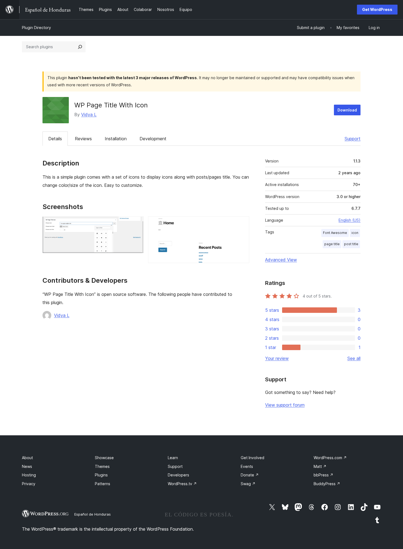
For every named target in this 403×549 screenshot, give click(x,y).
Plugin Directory (36, 27)
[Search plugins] (80, 46)
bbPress (323, 475)
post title (351, 244)
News (27, 466)
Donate (250, 475)
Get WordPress (377, 9)
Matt (320, 466)
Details (55, 138)
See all (354, 358)
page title (332, 244)
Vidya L (89, 114)
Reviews (83, 138)
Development (153, 138)
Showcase (104, 457)
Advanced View (281, 259)
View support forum (285, 405)
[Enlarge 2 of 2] (242, 224)
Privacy (28, 483)
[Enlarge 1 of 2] (136, 224)
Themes (102, 466)
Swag (248, 483)
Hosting (29, 475)
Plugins (101, 475)
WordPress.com (330, 457)
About (27, 457)
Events (247, 466)
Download (347, 110)
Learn (173, 457)
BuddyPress (327, 483)
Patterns (102, 483)
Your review (277, 358)
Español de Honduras (92, 514)
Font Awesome (335, 233)
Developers (178, 475)
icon (354, 233)
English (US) (350, 220)
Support (353, 138)
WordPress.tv (182, 483)
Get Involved (252, 457)
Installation (116, 138)
